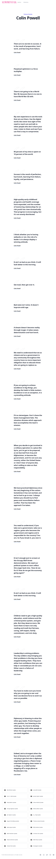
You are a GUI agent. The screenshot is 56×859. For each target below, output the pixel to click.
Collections (25, 2)
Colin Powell (17, 52)
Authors (19, 2)
